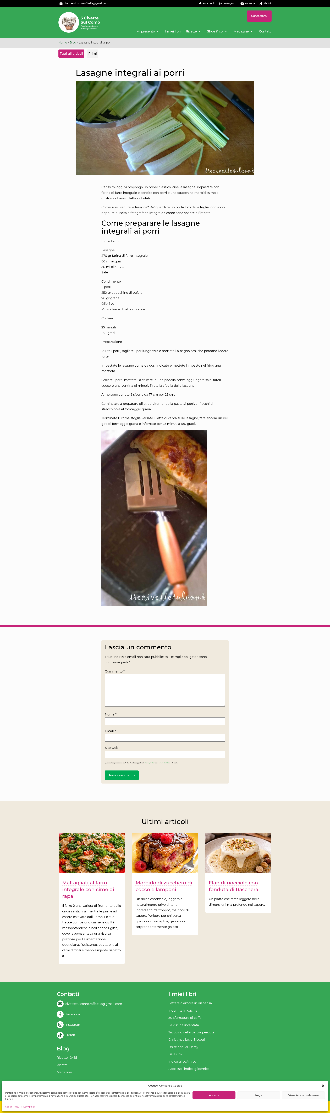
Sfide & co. (215, 31)
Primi (92, 54)
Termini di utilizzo (164, 763)
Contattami (259, 16)
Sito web (111, 748)
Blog (73, 42)
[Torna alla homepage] (79, 22)
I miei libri (173, 31)
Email (110, 731)
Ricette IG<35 (67, 1058)
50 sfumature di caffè (184, 1018)
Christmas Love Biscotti (186, 1040)
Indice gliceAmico (182, 1062)
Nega (258, 1095)
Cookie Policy (12, 1106)
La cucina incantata (183, 1025)
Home (62, 42)
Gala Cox (175, 1054)
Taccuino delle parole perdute (191, 1032)
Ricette (191, 31)
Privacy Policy (150, 763)
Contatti (265, 31)
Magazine (241, 31)
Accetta (214, 1095)
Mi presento (145, 31)
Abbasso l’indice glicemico (189, 1069)
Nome (111, 714)
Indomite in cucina (182, 1010)
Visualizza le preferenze (303, 1095)
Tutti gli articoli (71, 54)
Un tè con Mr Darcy (183, 1047)
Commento (115, 671)
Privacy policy (28, 1106)
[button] (323, 1085)
